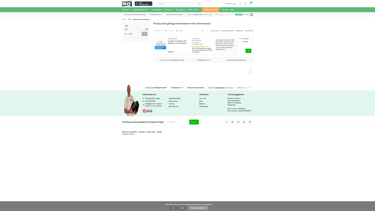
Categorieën (203, 106)
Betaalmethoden (175, 98)
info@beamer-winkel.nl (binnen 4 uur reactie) (153, 105)
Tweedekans (181, 10)
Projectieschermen (140, 10)
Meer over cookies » (198, 208)
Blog (232, 10)
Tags (129, 19)
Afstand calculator (210, 10)
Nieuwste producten (227, 30)
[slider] (126, 29)
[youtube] (244, 122)
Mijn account (173, 106)
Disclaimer (142, 132)
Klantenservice (230, 4)
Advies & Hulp (193, 10)
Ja (173, 208)
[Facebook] (226, 122)
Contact (172, 104)
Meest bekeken (215, 30)
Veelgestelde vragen (152, 98)
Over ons (224, 10)
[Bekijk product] (248, 51)
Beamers (125, 10)
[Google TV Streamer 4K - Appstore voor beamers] (161, 43)
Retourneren (173, 101)
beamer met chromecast (141, 19)
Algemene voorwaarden (129, 132)
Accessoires (156, 10)
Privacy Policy (151, 132)
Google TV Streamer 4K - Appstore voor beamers (177, 42)
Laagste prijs (239, 30)
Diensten (168, 10)
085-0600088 (150, 101)
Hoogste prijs (249, 30)
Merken (202, 104)
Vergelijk (245, 41)
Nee (182, 208)
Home (124, 19)
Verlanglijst (245, 38)
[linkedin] (250, 122)
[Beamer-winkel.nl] (127, 4)
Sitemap (159, 132)
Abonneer (194, 122)
